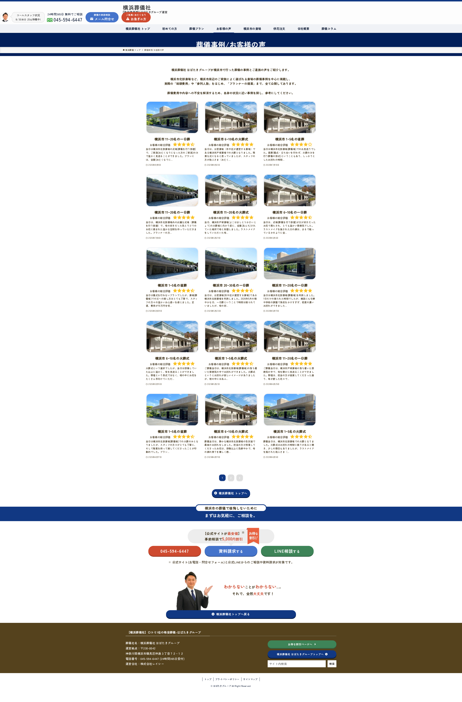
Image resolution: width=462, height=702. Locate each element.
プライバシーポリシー (227, 679)
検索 (332, 663)
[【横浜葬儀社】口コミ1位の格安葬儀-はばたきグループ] (163, 9)
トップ (208, 679)
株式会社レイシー (152, 664)
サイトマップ (250, 679)
